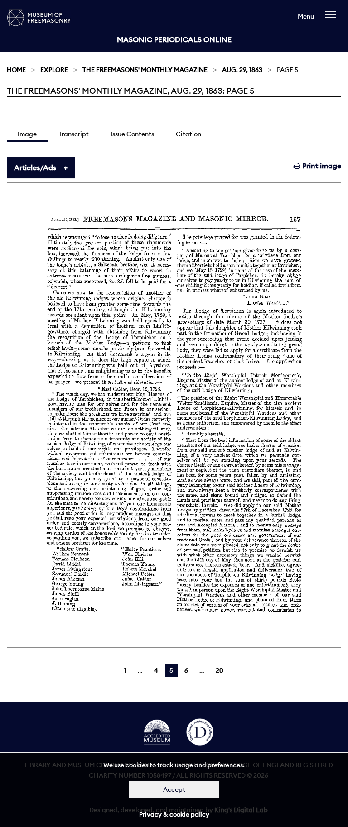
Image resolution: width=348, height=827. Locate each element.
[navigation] (333, 19)
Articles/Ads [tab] (35, 167)
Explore (54, 70)
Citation (188, 134)
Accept (174, 789)
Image (27, 134)
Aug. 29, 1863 (242, 70)
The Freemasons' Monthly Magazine (145, 70)
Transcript (73, 134)
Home (16, 70)
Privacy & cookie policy (174, 814)
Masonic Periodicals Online (174, 39)
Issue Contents (132, 134)
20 (219, 670)
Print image (320, 165)
